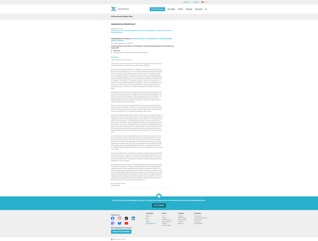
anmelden (196, 2)
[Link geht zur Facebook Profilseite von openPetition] (112, 218)
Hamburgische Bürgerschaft (123, 24)
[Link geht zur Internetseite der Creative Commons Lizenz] (112, 239)
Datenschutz (197, 220)
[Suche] (206, 9)
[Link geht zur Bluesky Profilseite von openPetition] (119, 223)
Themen (180, 221)
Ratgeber (180, 216)
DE (204, 2)
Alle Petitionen (182, 218)
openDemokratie (166, 220)
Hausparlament (166, 221)
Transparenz (197, 216)
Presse (148, 221)
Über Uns (189, 9)
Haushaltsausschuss (117, 30)
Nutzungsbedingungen (200, 218)
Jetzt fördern (159, 205)
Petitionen (171, 9)
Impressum (197, 221)
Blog (147, 220)
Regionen (181, 223)
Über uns (148, 216)
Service (180, 9)
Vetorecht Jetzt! (166, 225)
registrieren (186, 2)
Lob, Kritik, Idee (150, 223)
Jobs (147, 218)
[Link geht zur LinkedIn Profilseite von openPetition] (133, 218)
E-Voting (164, 223)
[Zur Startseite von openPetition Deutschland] (120, 9)
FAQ (163, 216)
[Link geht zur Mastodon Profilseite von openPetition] (112, 223)
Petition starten (157, 9)
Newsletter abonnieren (121, 231)
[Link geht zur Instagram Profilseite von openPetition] (119, 218)
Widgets (164, 218)
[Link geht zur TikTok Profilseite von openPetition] (126, 218)
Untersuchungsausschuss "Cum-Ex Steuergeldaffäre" (140, 30)
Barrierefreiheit (198, 223)
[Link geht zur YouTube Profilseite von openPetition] (126, 223)
